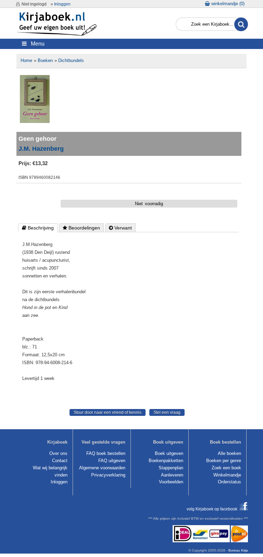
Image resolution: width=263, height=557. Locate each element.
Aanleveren (172, 475)
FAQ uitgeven (111, 460)
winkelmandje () (227, 3)
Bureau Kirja (238, 550)
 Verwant (120, 227)
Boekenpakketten (166, 460)
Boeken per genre (223, 460)
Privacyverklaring (108, 475)
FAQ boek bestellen (105, 453)
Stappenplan (171, 467)
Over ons (58, 453)
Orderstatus (229, 481)
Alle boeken (229, 453)
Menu (36, 44)
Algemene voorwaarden (102, 467)
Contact (59, 460)
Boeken (45, 60)
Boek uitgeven (169, 453)
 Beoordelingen (81, 227)
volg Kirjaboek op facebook (213, 509)
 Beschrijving (38, 227)
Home (26, 60)
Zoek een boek (226, 467)
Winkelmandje (227, 475)
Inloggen (62, 4)
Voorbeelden (171, 481)
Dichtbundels (71, 60)
